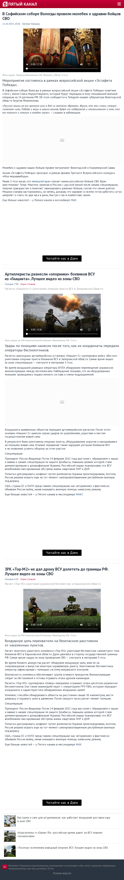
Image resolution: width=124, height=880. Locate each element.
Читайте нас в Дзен (62, 258)
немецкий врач (41, 181)
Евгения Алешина (31, 23)
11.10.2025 (8, 23)
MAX (73, 200)
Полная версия (62, 873)
